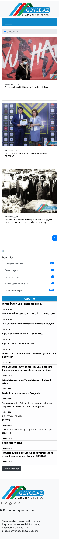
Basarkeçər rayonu (29, 290)
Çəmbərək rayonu (29, 263)
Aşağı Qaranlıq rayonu (29, 283)
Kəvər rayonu (29, 276)
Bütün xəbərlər (11, 468)
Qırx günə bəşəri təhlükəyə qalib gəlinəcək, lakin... (27, 87)
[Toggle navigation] (8, 22)
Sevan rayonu (29, 270)
